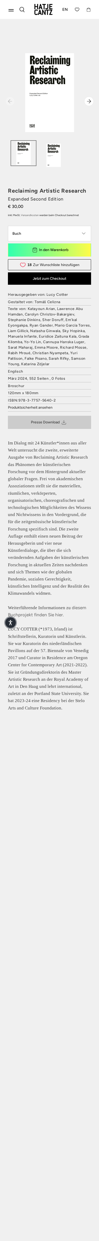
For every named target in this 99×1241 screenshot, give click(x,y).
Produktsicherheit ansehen (30, 407)
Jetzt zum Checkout (49, 278)
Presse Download (45, 422)
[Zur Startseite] (43, 9)
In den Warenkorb (53, 250)
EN (65, 9)
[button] (10, 622)
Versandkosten (30, 215)
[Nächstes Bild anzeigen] (89, 101)
